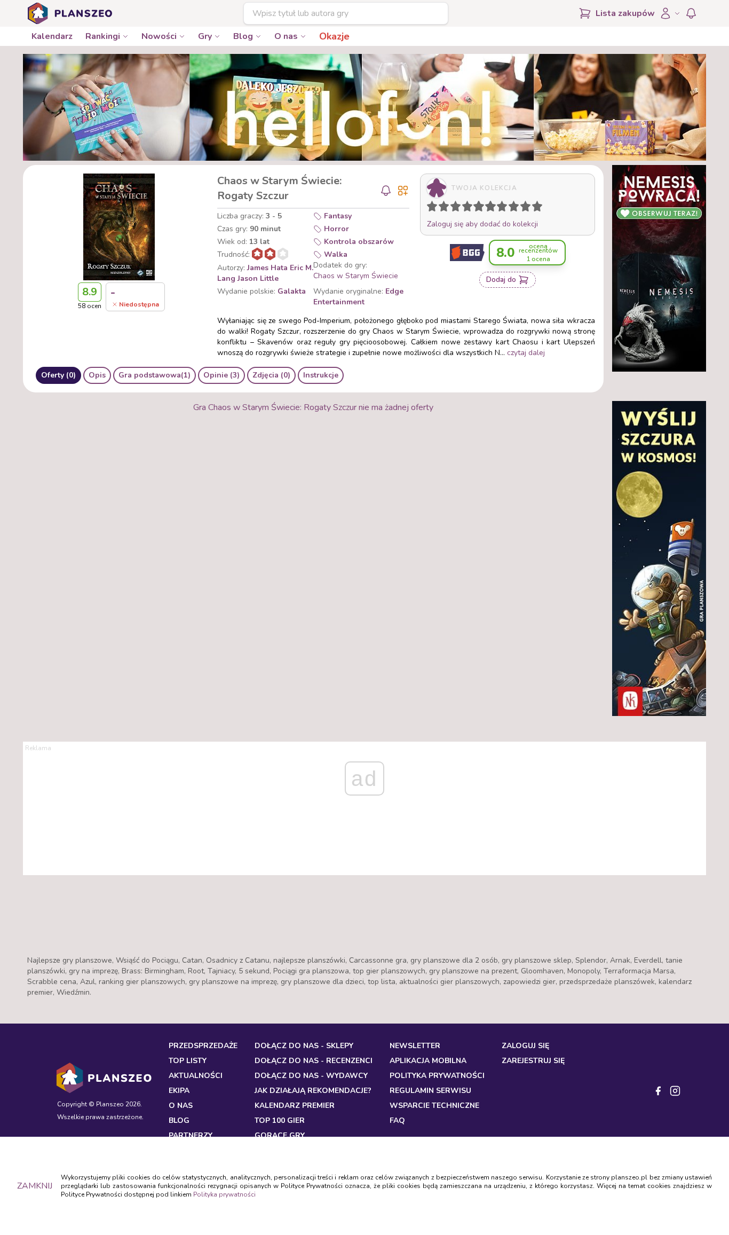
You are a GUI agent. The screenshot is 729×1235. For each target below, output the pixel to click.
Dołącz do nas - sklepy (304, 1046)
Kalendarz (52, 36)
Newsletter (415, 1046)
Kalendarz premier (295, 1105)
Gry (205, 36)
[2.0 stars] (446, 208)
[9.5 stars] (534, 208)
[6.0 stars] (493, 208)
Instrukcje (320, 375)
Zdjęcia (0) (271, 375)
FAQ (397, 1120)
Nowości (159, 36)
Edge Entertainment (358, 296)
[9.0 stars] (527, 208)
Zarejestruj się (533, 1061)
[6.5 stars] (499, 208)
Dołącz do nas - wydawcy (311, 1076)
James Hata (267, 268)
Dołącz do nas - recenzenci (314, 1061)
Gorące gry (280, 1135)
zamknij (34, 1186)
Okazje (334, 36)
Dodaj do (501, 279)
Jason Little (258, 278)
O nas (286, 36)
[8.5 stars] (523, 208)
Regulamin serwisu (430, 1090)
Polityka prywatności (224, 1194)
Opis (97, 375)
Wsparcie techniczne (434, 1105)
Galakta (292, 291)
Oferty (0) (58, 375)
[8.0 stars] (516, 208)
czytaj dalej (526, 353)
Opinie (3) (221, 375)
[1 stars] (429, 208)
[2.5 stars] (453, 208)
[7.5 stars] (511, 208)
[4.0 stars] (469, 208)
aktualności (196, 1076)
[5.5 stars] (487, 208)
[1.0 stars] (434, 208)
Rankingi (102, 36)
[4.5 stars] (476, 208)
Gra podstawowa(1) (154, 375)
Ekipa (179, 1090)
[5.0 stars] (481, 208)
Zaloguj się (525, 1046)
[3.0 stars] (458, 208)
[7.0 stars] (504, 208)
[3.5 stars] (464, 208)
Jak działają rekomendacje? (313, 1090)
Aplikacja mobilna (428, 1061)
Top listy (188, 1061)
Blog (243, 36)
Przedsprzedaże (203, 1046)
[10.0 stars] (539, 208)
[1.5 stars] (441, 208)
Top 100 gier (280, 1120)
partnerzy (190, 1135)
